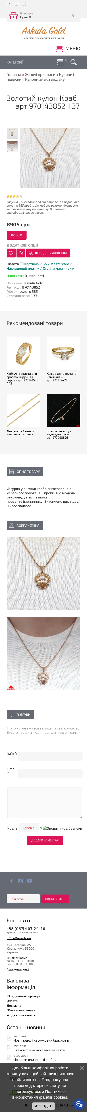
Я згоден (44, 1106)
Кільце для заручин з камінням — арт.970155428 (62, 377)
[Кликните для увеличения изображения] (43, 573)
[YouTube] (29, 881)
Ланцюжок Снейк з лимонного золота (20, 432)
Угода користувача (21, 1015)
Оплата (12, 1000)
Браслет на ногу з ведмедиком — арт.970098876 (59, 434)
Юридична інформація (23, 996)
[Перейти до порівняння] (21, 253)
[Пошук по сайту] (73, 62)
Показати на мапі (18, 969)
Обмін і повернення (21, 1010)
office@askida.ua (19, 938)
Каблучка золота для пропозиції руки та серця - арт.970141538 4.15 (22, 378)
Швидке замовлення (51, 253)
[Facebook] (11, 881)
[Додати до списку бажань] (11, 253)
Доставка (14, 1005)
